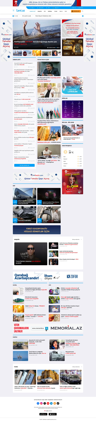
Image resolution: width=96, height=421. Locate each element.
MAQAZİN (40, 11)
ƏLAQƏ (42, 399)
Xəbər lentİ (32, 11)
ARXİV (46, 399)
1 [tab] (47, 47)
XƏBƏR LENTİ (16, 59)
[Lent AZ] (21, 10)
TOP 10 (60, 11)
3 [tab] (50, 47)
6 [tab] (54, 47)
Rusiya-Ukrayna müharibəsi (30, 15)
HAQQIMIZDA (50, 399)
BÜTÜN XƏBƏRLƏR (24, 165)
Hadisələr (16, 15)
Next (83, 16)
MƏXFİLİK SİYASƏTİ (58, 399)
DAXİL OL (74, 7)
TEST (66, 11)
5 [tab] (53, 47)
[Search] (82, 11)
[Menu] (13, 10)
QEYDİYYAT (81, 7)
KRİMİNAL (50, 11)
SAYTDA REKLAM (37, 399)
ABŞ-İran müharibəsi (46, 15)
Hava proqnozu (60, 15)
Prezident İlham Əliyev (73, 15)
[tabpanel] (37, 34)
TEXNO (55, 11)
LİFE (45, 11)
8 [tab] (57, 47)
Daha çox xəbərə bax (75, 239)
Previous (13, 16)
